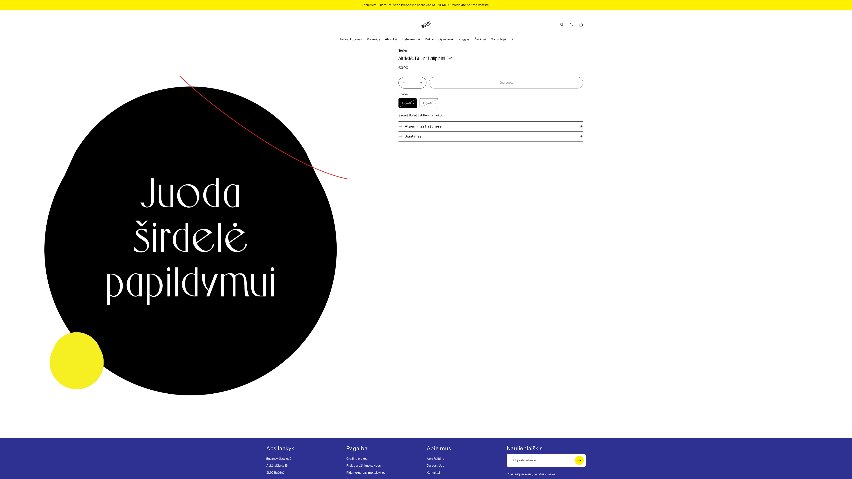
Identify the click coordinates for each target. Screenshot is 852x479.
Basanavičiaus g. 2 (278, 458)
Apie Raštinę (435, 458)
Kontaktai (433, 473)
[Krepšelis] (581, 24)
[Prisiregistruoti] (579, 460)
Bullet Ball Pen (419, 115)
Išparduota (506, 82)
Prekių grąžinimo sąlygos (363, 465)
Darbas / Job (435, 465)
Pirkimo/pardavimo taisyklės (365, 473)
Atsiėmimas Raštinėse (423, 126)
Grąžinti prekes (356, 458)
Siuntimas (413, 136)
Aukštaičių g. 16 (277, 465)
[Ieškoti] (562, 24)
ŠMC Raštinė (275, 473)
